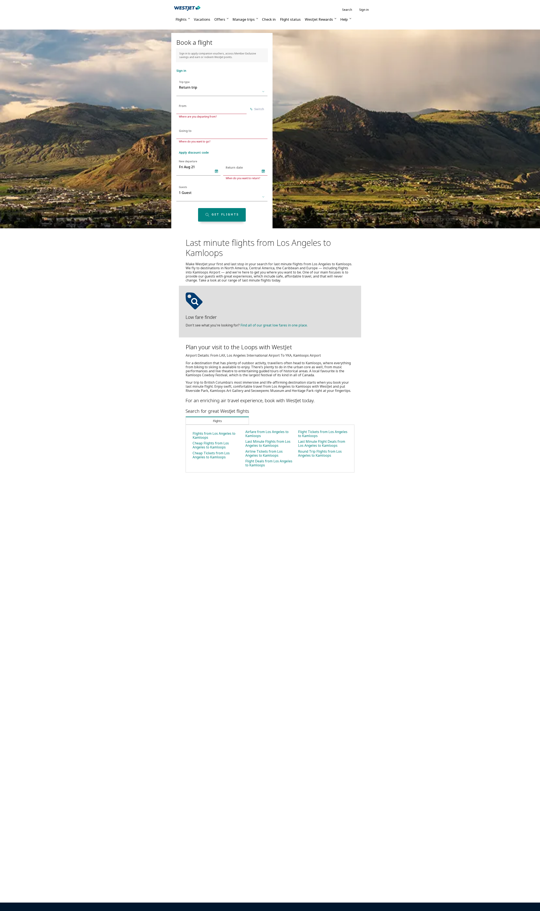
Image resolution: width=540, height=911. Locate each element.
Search (347, 9)
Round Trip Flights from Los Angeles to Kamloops (320, 453)
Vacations (202, 19)
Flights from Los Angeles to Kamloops (214, 435)
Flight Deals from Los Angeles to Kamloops (268, 463)
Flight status (290, 19)
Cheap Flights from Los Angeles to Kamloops (211, 445)
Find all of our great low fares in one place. (274, 325)
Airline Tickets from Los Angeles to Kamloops (264, 453)
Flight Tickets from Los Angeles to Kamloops (322, 433)
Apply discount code (194, 152)
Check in (269, 19)
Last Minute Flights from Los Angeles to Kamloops (267, 443)
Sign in (364, 9)
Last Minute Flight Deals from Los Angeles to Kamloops (321, 443)
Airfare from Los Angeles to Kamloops (267, 433)
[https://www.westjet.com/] (187, 8)
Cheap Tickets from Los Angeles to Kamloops (211, 455)
